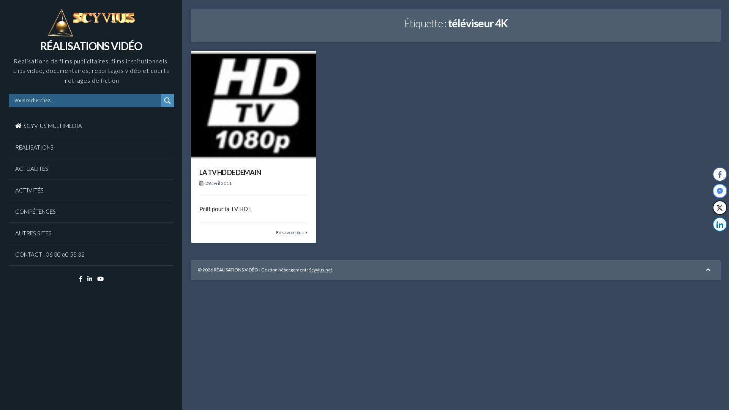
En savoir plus (290, 232)
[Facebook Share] (720, 174)
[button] (720, 239)
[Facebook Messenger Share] (720, 191)
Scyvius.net (320, 270)
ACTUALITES (31, 168)
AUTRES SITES (33, 233)
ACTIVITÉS (29, 190)
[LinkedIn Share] (720, 224)
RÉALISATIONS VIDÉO (91, 45)
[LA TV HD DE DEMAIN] (253, 105)
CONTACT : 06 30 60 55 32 (50, 254)
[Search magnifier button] (167, 100)
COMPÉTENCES (35, 211)
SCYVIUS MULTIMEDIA (53, 125)
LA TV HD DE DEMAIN (230, 172)
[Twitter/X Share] (720, 207)
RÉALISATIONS (34, 147)
